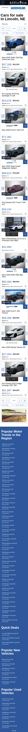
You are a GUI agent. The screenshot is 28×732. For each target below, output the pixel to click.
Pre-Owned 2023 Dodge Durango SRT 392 (12, 384)
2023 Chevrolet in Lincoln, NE (9, 575)
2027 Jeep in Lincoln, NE (8, 548)
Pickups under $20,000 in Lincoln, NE (11, 638)
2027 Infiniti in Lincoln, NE (8, 526)
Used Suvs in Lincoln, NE (8, 699)
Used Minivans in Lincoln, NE (9, 713)
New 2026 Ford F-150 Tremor (11, 312)
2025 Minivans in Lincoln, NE (9, 593)
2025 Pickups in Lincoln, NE (8, 530)
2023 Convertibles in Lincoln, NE (9, 620)
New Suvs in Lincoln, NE (7, 660)
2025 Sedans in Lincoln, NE (8, 602)
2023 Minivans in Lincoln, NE (9, 616)
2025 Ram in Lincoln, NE (8, 589)
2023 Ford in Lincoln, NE (7, 512)
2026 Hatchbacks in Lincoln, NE (9, 544)
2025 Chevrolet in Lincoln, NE (9, 562)
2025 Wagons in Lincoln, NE (8, 611)
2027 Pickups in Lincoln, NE (8, 494)
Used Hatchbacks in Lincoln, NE (9, 726)
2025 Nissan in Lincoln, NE (8, 566)
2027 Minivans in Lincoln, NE (9, 607)
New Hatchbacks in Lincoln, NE (9, 678)
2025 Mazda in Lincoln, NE (8, 553)
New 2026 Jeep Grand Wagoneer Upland (11, 167)
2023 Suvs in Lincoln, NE (8, 485)
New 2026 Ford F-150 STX (13, 130)
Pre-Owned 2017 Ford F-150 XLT (14, 203)
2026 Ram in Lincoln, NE (8, 472)
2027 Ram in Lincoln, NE (8, 521)
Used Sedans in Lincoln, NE (8, 708)
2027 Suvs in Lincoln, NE (8, 463)
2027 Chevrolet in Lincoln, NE (9, 539)
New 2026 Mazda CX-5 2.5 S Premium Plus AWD (14, 239)
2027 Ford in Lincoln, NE (7, 490)
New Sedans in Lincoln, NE (8, 673)
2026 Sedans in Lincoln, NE (8, 508)
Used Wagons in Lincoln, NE (8, 717)
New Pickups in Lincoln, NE (8, 664)
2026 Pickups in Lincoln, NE (8, 449)
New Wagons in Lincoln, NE (8, 669)
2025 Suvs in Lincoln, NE (8, 481)
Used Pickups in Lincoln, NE (8, 704)
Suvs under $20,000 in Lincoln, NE (10, 634)
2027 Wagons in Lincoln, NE (8, 584)
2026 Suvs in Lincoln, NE (8, 445)
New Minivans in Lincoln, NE (8, 682)
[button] (2, 43)
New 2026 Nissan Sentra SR (13, 347)
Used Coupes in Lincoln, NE (8, 722)
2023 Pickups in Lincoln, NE (8, 503)
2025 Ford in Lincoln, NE (7, 517)
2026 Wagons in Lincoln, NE (8, 499)
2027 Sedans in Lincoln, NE (8, 571)
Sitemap (14, 730)
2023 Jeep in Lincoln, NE (8, 557)
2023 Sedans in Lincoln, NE (8, 598)
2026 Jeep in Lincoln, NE (8, 467)
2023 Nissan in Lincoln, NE (8, 535)
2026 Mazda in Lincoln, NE (8, 458)
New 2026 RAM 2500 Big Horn (12, 276)
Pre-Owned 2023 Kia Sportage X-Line (10, 95)
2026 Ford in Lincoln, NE (7, 454)
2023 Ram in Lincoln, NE (8, 580)
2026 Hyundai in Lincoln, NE (8, 476)
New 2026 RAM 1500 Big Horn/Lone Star (12, 58)
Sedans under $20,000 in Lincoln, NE (11, 643)
